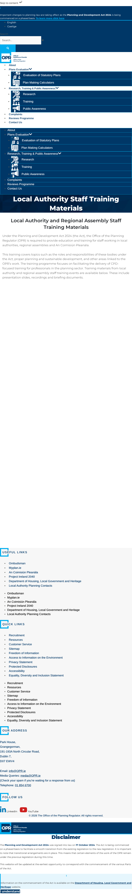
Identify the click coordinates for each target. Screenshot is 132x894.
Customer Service (20, 644)
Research (29, 94)
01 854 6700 (23, 785)
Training (28, 101)
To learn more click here (50, 18)
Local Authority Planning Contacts (30, 585)
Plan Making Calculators (38, 82)
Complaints (15, 114)
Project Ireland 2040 (22, 576)
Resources (16, 639)
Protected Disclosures (23, 666)
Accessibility (17, 671)
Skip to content (9, 2)
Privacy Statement (20, 662)
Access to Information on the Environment (36, 657)
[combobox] (20, 40)
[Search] (8, 48)
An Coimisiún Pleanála (23, 572)
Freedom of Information (24, 653)
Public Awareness (34, 108)
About (12, 65)
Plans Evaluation (19, 69)
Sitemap (14, 648)
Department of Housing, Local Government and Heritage (45, 581)
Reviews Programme (21, 118)
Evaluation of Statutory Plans (42, 75)
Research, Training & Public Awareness (32, 88)
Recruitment (16, 635)
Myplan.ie (15, 567)
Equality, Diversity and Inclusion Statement (36, 675)
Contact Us (15, 122)
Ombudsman (17, 563)
